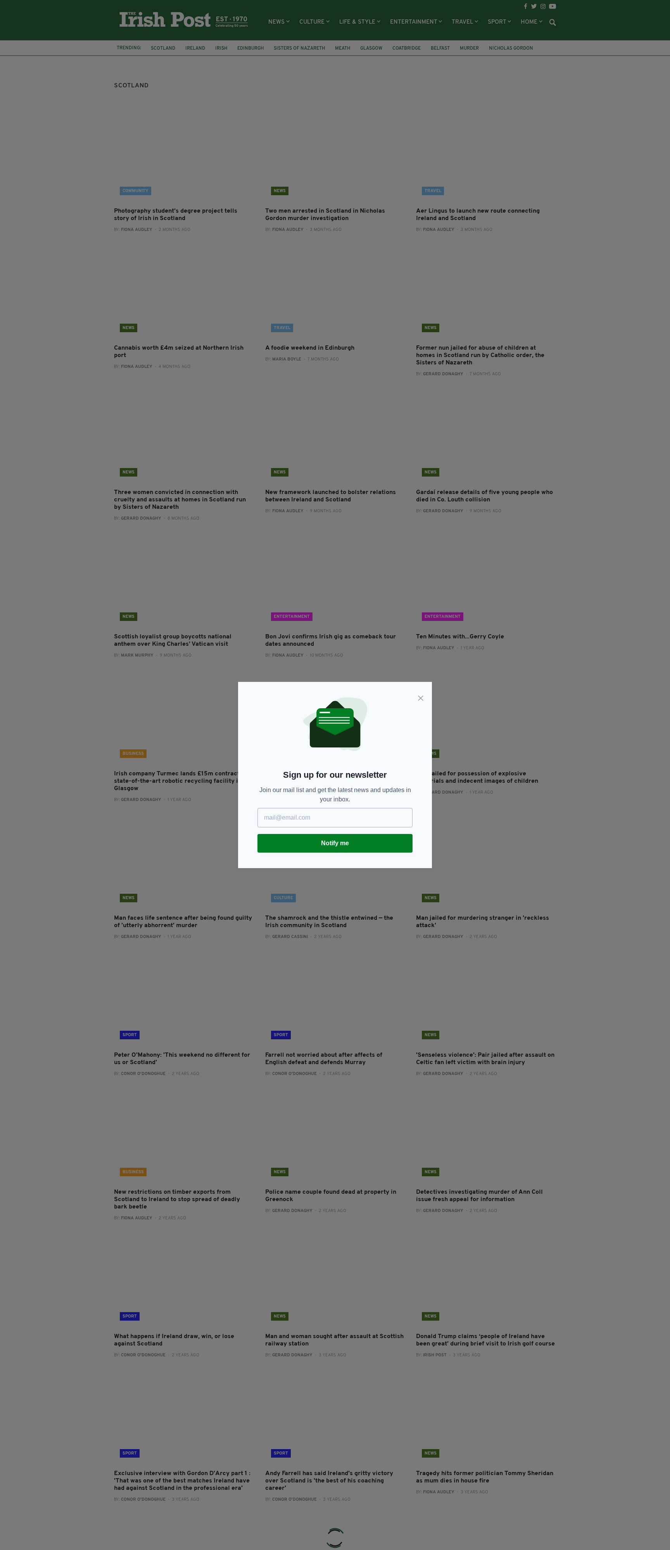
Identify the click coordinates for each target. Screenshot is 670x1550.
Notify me (335, 843)
